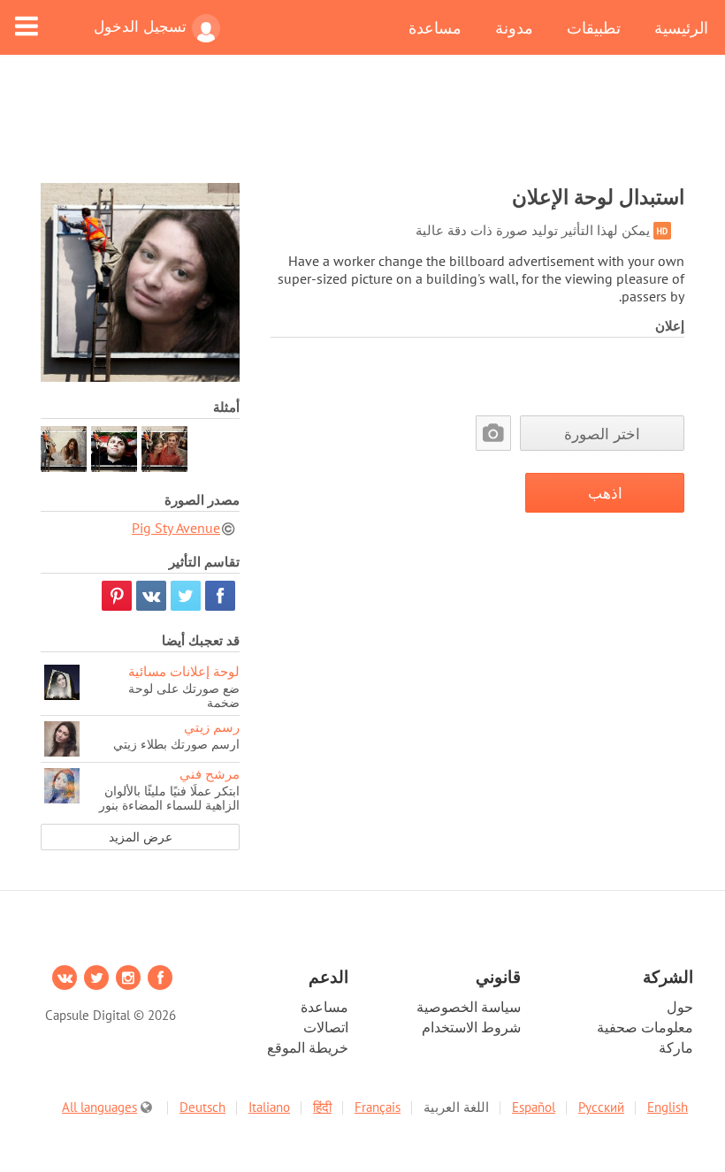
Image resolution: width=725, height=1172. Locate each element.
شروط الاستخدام (471, 1027)
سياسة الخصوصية (468, 1007)
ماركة (676, 1047)
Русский (601, 1107)
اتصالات (325, 1027)
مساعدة (435, 27)
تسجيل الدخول (140, 26)
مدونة (514, 27)
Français (378, 1107)
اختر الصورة (602, 433)
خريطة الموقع (307, 1047)
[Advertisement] (362, 130)
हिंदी (322, 1107)
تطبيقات (594, 27)
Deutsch (202, 1107)
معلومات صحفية (645, 1027)
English (667, 1107)
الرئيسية (681, 27)
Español (533, 1107)
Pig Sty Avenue (176, 528)
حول (680, 1007)
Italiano (269, 1107)
